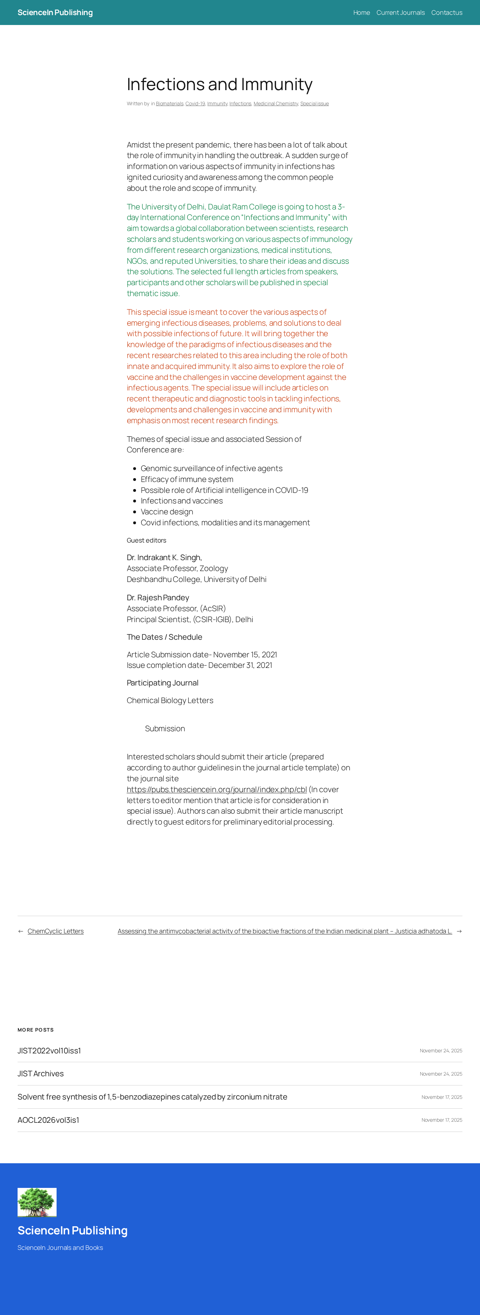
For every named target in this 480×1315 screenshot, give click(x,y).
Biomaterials (169, 103)
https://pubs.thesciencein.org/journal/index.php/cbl (217, 789)
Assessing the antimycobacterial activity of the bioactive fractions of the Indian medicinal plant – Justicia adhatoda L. (285, 931)
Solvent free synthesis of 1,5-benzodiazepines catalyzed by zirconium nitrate (152, 1096)
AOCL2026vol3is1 (48, 1120)
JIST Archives (41, 1073)
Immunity (217, 103)
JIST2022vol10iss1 (49, 1050)
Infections (240, 103)
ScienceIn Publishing (55, 12)
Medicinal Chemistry (276, 103)
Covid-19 (195, 103)
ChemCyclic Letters (56, 931)
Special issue (314, 103)
